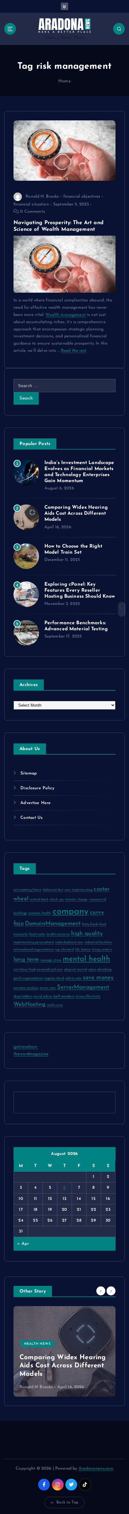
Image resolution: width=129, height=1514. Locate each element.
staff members (63, 996)
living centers (102, 949)
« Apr (23, 1244)
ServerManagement (83, 987)
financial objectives (81, 196)
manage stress (51, 960)
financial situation (31, 204)
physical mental (75, 969)
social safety (43, 996)
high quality (87, 934)
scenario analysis (26, 988)
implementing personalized (34, 942)
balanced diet (53, 890)
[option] (75, 1351)
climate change (76, 899)
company (70, 911)
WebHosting (30, 1004)
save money (98, 978)
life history (83, 949)
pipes (92, 969)
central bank (39, 899)
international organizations (34, 949)
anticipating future (28, 890)
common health (39, 913)
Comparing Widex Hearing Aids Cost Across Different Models (76, 513)
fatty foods (90, 924)
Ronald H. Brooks (42, 196)
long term (26, 959)
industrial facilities (98, 942)
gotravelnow (26, 1047)
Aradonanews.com (96, 1468)
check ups (57, 899)
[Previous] (100, 1291)
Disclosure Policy (37, 788)
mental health (86, 959)
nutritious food (24, 969)
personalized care (50, 969)
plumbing (104, 969)
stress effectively (88, 996)
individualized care (69, 942)
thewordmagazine (31, 1054)
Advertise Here (35, 803)
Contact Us (31, 818)
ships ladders (23, 996)
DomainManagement (53, 924)
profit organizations (28, 978)
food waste (37, 934)
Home (64, 81)
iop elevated (64, 949)
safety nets (73, 978)
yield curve (55, 1005)
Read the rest (73, 350)
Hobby (40, 1352)
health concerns (58, 934)
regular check (54, 978)
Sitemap (28, 773)
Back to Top (67, 1502)
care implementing (78, 890)
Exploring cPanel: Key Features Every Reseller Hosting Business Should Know (79, 590)
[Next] (111, 1291)
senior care (48, 988)
